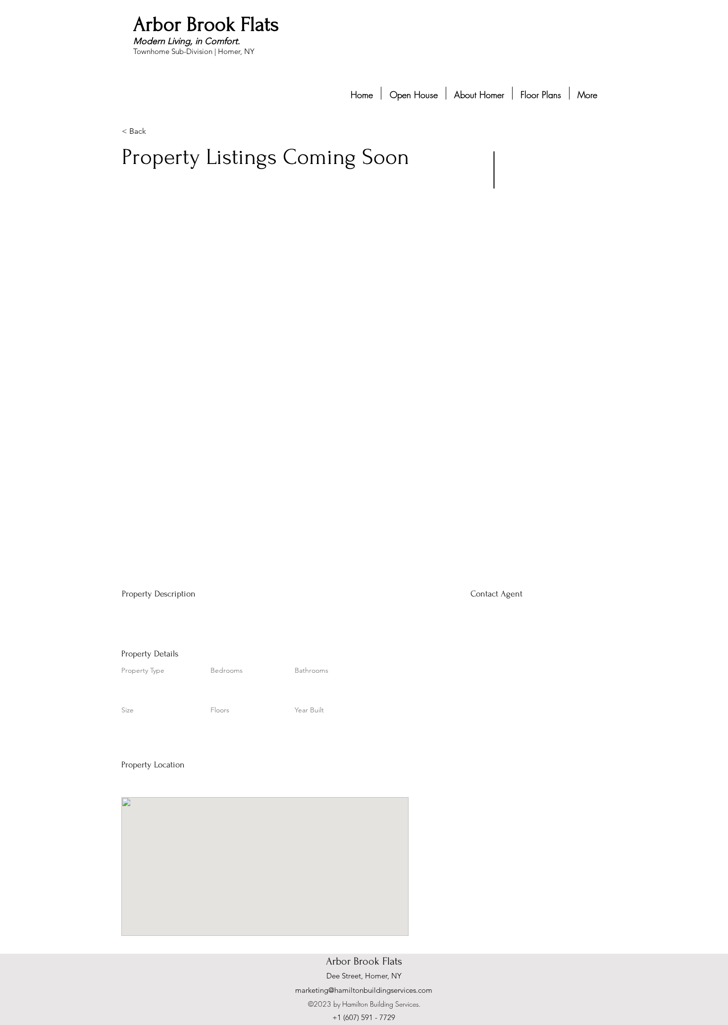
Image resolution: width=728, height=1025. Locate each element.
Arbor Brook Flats (206, 24)
